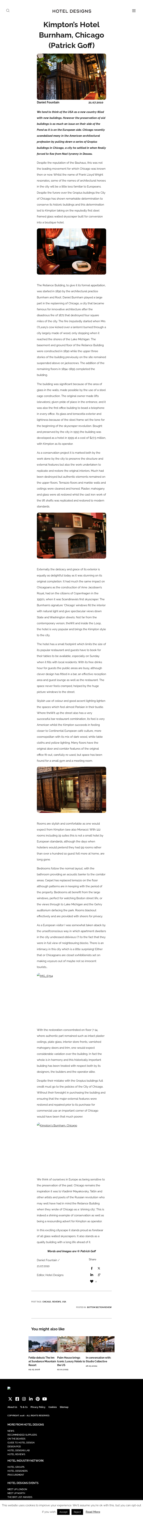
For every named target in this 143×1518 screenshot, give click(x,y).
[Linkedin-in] (31, 1399)
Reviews (56, 1302)
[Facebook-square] (17, 1399)
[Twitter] (10, 1399)
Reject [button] (77, 1512)
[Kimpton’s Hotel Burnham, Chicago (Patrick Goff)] (91, 1268)
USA (64, 1302)
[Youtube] (44, 1399)
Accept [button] (63, 1512)
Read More (93, 1512)
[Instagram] (24, 1399)
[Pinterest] (38, 1399)
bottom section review (99, 1307)
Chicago (46, 1302)
